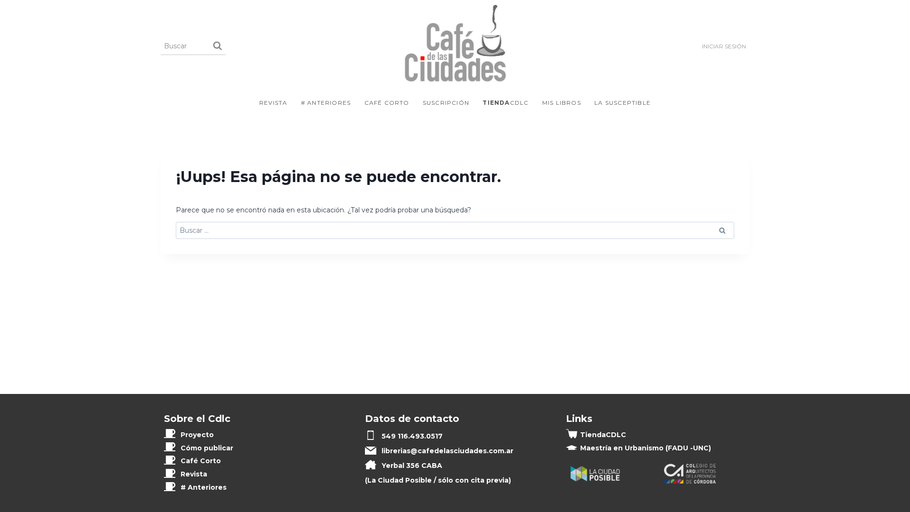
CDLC (505, 102)
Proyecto (197, 434)
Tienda (603, 434)
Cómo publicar (207, 448)
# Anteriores (326, 102)
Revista (273, 102)
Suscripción (446, 102)
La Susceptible (622, 102)
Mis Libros (561, 102)
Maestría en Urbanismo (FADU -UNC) (645, 448)
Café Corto (387, 102)
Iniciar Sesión (724, 46)
